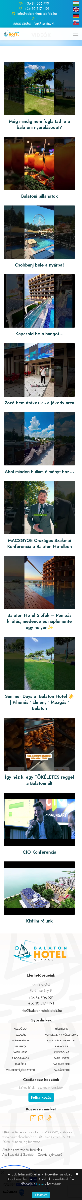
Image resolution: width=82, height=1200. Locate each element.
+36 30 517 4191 (37, 8)
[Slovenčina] (76, 22)
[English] (76, 9)
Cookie (40, 1184)
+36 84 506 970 (37, 3)
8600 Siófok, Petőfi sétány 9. (34, 23)
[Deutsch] (76, 15)
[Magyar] (76, 3)
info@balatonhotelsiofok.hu (37, 13)
